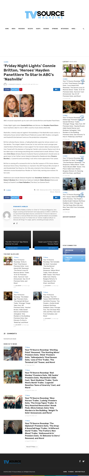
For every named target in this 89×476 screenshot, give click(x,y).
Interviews (65, 28)
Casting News (56, 190)
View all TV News (31, 447)
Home (7, 28)
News (13, 28)
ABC (38, 190)
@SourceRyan (49, 218)
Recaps (30, 28)
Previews (21, 28)
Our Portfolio (80, 472)
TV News (6, 61)
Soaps (38, 28)
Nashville (58, 192)
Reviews (46, 28)
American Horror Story (46, 190)
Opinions (55, 28)
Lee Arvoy (18, 285)
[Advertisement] (44, 44)
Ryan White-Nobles (15, 84)
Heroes (52, 192)
